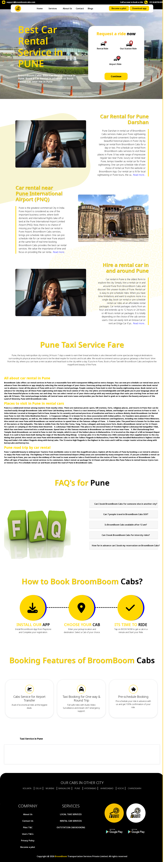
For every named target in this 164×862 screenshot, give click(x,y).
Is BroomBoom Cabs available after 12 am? (126, 524)
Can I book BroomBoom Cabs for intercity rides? (126, 535)
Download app (139, 8)
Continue (116, 76)
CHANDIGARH (134, 788)
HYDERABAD (90, 788)
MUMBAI (50, 788)
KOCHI (120, 788)
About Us (67, 8)
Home (40, 8)
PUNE (77, 788)
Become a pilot (119, 8)
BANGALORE (64, 788)
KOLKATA (27, 788)
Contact (80, 8)
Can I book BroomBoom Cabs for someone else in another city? (125, 503)
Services (53, 8)
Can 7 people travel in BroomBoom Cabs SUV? (125, 514)
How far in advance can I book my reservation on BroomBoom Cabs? (126, 545)
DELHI (38, 788)
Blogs (90, 8)
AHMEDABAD (106, 788)
